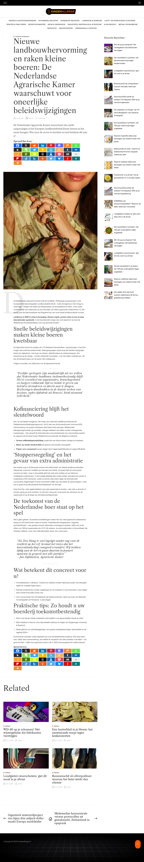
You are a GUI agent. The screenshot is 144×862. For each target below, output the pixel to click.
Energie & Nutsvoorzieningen (22, 20)
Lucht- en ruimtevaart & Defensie (119, 20)
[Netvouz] (34, 154)
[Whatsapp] (76, 145)
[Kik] (18, 150)
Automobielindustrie (48, 20)
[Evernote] (26, 150)
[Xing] (76, 159)
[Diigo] (26, 159)
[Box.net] (34, 159)
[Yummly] (43, 159)
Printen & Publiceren (16, 24)
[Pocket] (59, 154)
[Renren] (51, 154)
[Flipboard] (18, 159)
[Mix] (68, 145)
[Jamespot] (18, 154)
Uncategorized (66, 28)
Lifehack (7, 726)
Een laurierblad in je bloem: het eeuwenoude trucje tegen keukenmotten (72, 733)
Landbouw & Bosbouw (92, 20)
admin (31, 118)
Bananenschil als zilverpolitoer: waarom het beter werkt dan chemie (72, 779)
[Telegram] (34, 150)
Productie (52, 28)
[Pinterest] (51, 145)
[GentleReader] (51, 150)
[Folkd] (76, 150)
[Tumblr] (68, 150)
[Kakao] (43, 150)
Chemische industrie (70, 20)
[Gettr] (68, 159)
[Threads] (43, 154)
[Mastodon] (59, 145)
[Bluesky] (59, 159)
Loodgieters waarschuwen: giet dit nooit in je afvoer (25, 777)
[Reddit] (34, 145)
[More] (18, 163)
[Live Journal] (76, 154)
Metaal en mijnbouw (128, 24)
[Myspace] (68, 154)
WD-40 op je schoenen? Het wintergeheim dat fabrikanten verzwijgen (22, 733)
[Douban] (26, 154)
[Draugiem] (59, 150)
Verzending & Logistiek (86, 28)
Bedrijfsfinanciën (36, 24)
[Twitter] (51, 159)
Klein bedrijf (110, 24)
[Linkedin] (43, 145)
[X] (26, 145)
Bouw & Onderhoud (56, 24)
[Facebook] (18, 145)
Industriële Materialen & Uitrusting (85, 24)
